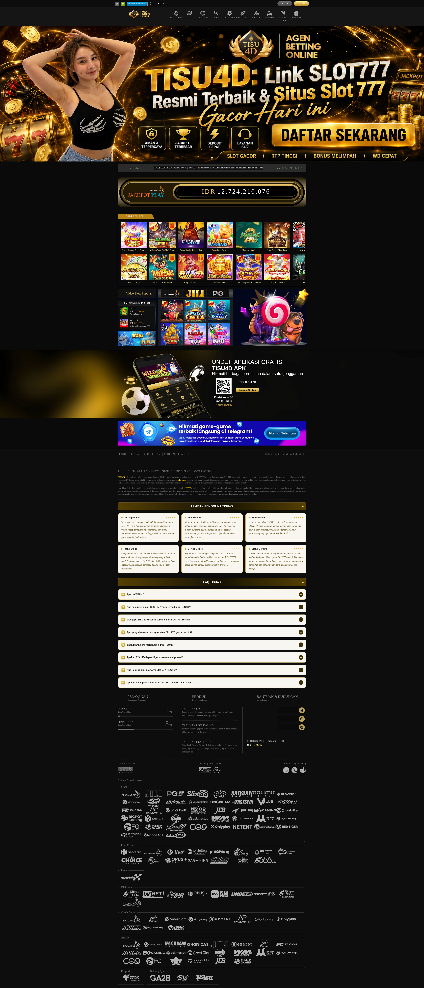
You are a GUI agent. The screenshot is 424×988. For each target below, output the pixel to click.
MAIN (136, 235)
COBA (174, 307)
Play (157, 195)
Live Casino (203, 18)
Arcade (256, 18)
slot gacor (182, 480)
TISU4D (122, 454)
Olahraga (229, 18)
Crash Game (243, 18)
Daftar (301, 3)
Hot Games (176, 18)
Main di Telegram (138, 3)
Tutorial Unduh (247, 390)
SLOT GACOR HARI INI (176, 454)
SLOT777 (134, 454)
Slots (189, 18)
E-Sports (269, 18)
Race (216, 18)
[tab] (172, 293)
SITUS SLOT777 (151, 454)
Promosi (296, 18)
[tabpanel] (212, 93)
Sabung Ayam (283, 19)
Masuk (285, 3)
